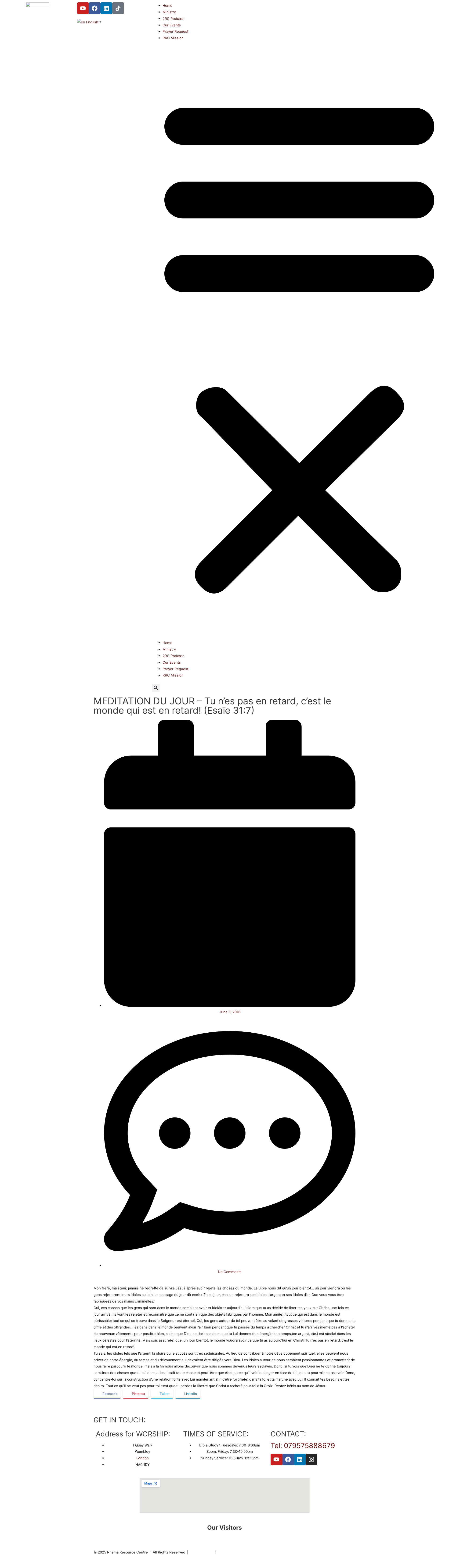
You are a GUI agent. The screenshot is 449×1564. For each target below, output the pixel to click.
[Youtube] (83, 8)
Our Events (172, 25)
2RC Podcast (173, 18)
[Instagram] (311, 1459)
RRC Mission (173, 38)
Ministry (169, 12)
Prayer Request (175, 31)
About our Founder (233, 1552)
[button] (299, 343)
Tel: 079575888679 (303, 1445)
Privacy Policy (201, 1552)
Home (167, 5)
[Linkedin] (106, 8)
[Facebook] (95, 8)
